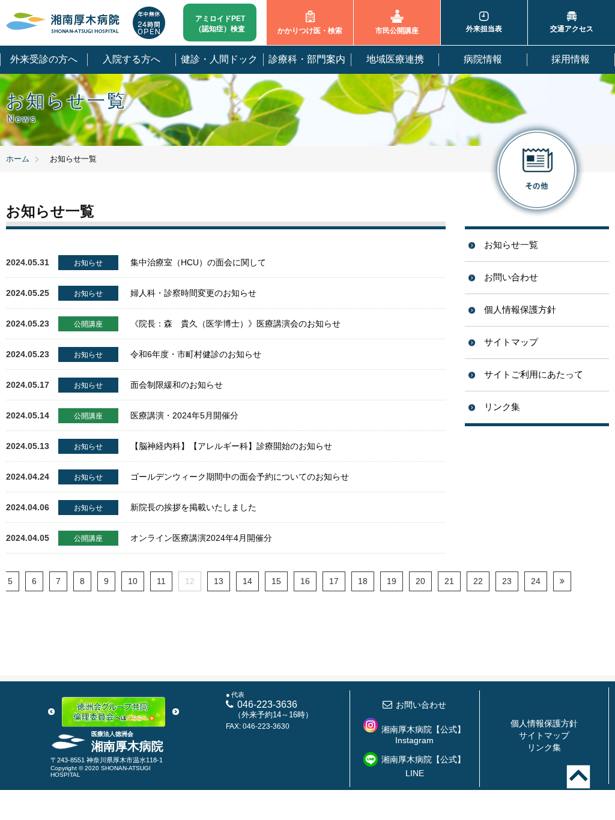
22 (478, 581)
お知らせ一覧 (511, 245)
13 (218, 581)
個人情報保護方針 (520, 309)
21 (449, 581)
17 (334, 581)
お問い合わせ (511, 277)
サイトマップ (511, 342)
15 (276, 581)
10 (133, 581)
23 (507, 581)
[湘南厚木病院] (63, 23)
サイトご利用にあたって (533, 374)
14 (247, 581)
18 (363, 581)
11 (161, 581)
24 (536, 581)
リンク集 (502, 407)
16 (305, 581)
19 (391, 581)
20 (420, 581)
